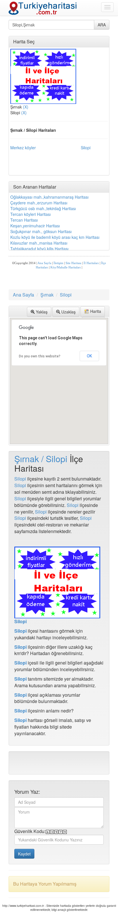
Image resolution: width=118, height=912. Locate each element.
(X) (25, 107)
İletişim (58, 263)
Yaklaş (41, 312)
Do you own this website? (39, 356)
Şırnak (47, 294)
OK (89, 356)
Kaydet (24, 854)
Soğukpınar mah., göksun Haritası (41, 231)
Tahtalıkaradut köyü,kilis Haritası (39, 248)
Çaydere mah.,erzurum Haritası (38, 203)
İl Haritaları (91, 263)
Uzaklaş (68, 312)
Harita (95, 311)
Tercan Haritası (24, 220)
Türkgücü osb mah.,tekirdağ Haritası (43, 208)
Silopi (86, 147)
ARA (102, 25)
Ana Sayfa (44, 263)
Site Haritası (73, 263)
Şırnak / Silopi (40, 458)
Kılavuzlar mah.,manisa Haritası (38, 243)
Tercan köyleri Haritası (30, 214)
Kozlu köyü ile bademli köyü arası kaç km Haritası (54, 237)
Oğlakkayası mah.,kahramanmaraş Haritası (49, 197)
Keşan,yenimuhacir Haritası (35, 226)
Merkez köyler (23, 147)
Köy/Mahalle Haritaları (65, 267)
